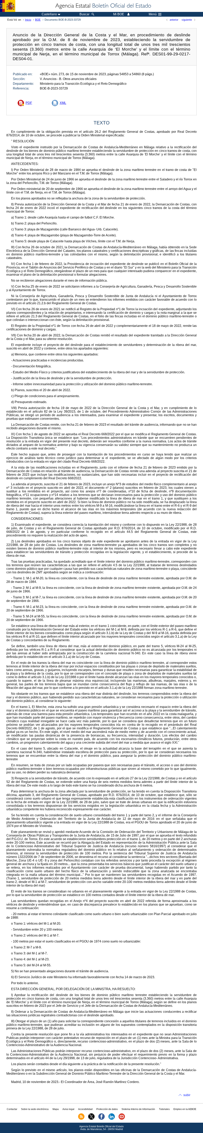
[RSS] (81, 1119)
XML (63, 103)
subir (186, 1095)
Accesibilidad (85, 1109)
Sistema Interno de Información (138, 1109)
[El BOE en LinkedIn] (111, 1119)
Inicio (28, 19)
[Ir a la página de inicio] (102, 6)
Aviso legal (68, 1109)
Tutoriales (164, 1109)
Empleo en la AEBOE (184, 1109)
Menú (153, 14)
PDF (29, 103)
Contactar (12, 1109)
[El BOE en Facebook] (101, 1119)
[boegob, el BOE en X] (91, 1119)
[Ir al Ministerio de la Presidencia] (7, 6)
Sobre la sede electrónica (35, 1109)
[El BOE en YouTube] (122, 1119)
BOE (38, 19)
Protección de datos (107, 1109)
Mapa (56, 1109)
